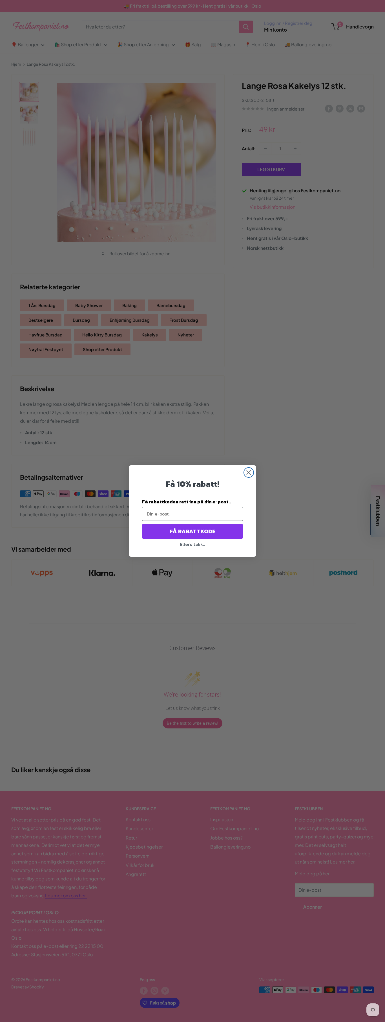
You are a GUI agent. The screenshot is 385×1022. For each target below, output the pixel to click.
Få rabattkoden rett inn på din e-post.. (186, 501)
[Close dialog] (249, 472)
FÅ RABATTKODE (193, 531)
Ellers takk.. (192, 544)
